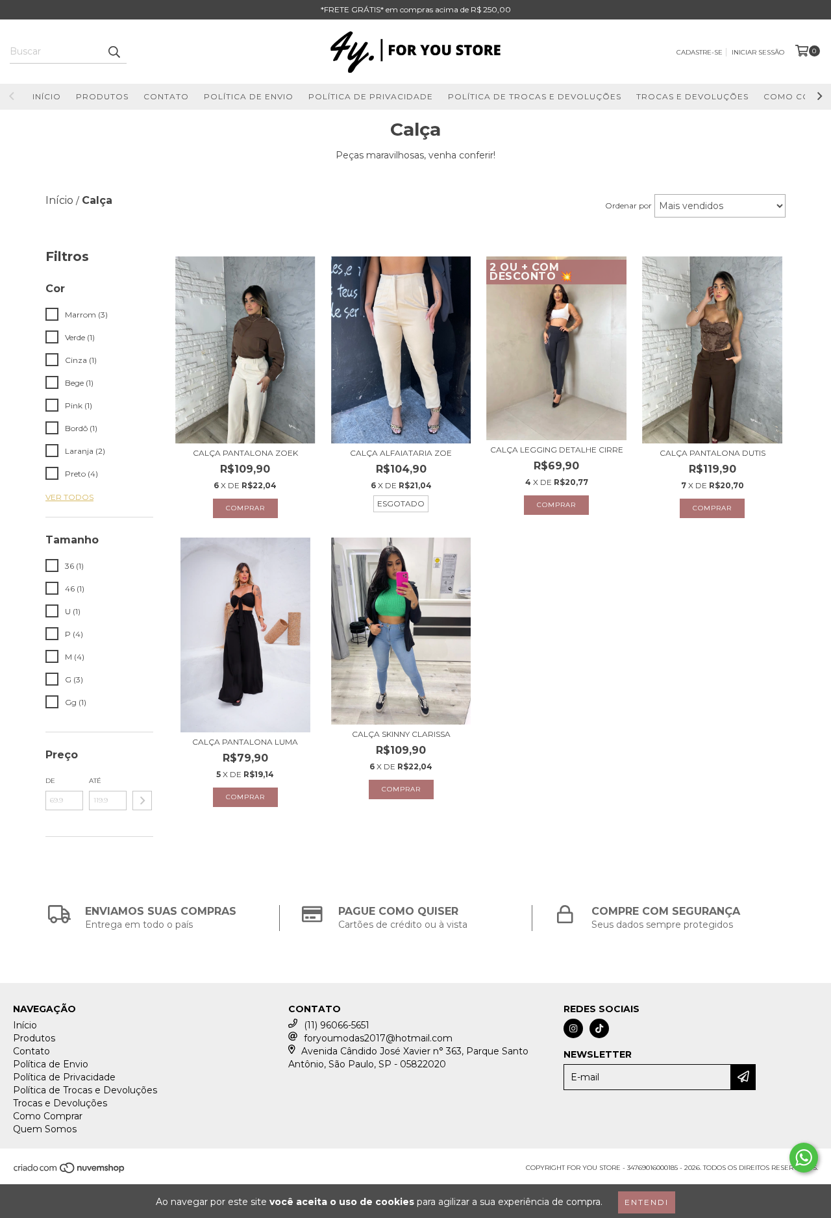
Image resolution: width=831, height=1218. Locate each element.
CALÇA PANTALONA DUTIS (712, 453)
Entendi (647, 1202)
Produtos (102, 96)
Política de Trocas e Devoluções (534, 96)
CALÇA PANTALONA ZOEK (245, 453)
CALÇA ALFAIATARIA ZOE (401, 453)
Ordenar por (628, 205)
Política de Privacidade (370, 96)
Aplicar (142, 800)
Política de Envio (248, 96)
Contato (166, 96)
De (50, 781)
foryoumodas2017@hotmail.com (378, 1038)
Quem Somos (45, 1129)
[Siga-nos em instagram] (573, 1028)
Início (46, 96)
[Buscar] (114, 52)
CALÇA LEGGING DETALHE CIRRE (556, 449)
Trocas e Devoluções (692, 96)
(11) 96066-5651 (336, 1025)
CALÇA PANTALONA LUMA (245, 742)
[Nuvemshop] (70, 1172)
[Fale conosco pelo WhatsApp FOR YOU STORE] (803, 1158)
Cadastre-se (699, 52)
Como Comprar (47, 1116)
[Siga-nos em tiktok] (599, 1028)
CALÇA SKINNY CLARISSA (401, 734)
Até (95, 781)
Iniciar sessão (758, 52)
